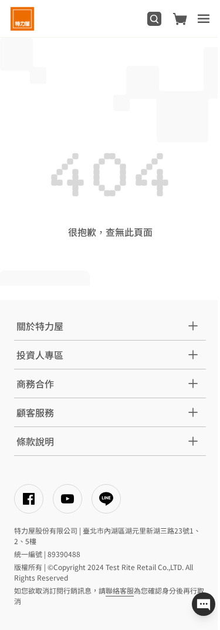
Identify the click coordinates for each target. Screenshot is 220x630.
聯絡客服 (120, 590)
